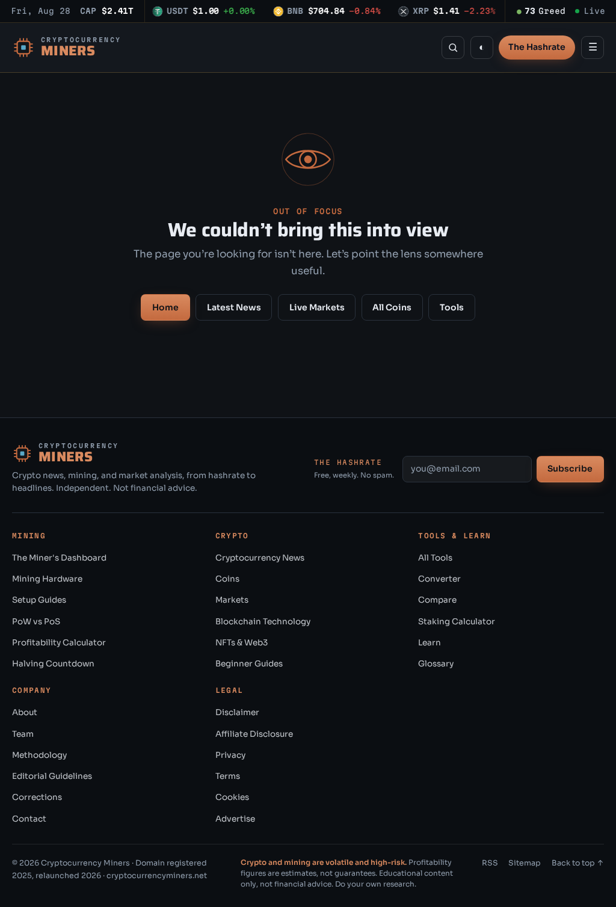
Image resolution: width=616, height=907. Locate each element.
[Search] (453, 47)
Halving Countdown (53, 664)
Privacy (230, 755)
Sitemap (524, 863)
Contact (29, 819)
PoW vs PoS (36, 621)
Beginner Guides (249, 664)
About (24, 712)
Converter (439, 579)
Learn (429, 643)
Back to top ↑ (578, 863)
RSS (490, 863)
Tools (452, 307)
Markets (231, 600)
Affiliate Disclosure (254, 734)
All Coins (391, 307)
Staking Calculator (456, 621)
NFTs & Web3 (241, 643)
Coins (227, 579)
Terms (227, 776)
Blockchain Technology (262, 621)
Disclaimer (237, 712)
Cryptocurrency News (259, 558)
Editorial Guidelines (52, 776)
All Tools (435, 558)
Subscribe (570, 468)
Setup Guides (39, 600)
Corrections (37, 797)
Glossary (436, 664)
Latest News (234, 307)
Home (165, 307)
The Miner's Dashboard (59, 558)
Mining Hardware (47, 579)
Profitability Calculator (59, 643)
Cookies (232, 797)
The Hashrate (536, 47)
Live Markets (317, 307)
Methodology (39, 755)
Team (23, 734)
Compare (437, 600)
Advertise (235, 819)
